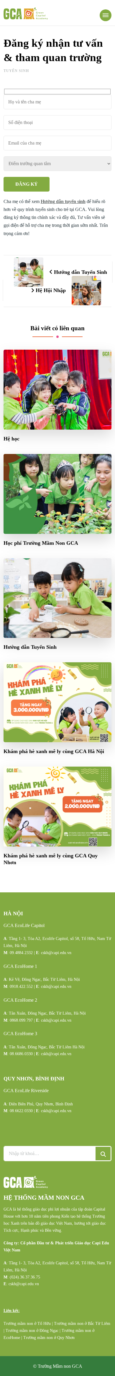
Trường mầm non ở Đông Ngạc (32, 1330)
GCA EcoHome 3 (20, 1033)
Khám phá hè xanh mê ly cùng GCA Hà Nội (54, 751)
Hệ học (11, 439)
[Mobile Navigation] (105, 15)
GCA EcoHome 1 (20, 966)
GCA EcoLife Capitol (24, 925)
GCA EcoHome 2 (20, 1000)
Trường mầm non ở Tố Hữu (27, 1323)
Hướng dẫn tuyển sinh (63, 201)
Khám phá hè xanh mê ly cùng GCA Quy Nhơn (51, 859)
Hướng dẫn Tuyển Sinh (30, 647)
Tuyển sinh (16, 71)
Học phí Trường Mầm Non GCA (41, 543)
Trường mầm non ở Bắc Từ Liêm (82, 1323)
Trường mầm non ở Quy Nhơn (49, 1337)
